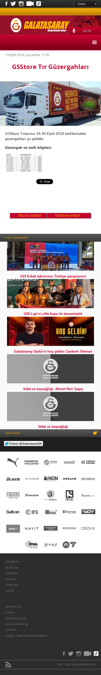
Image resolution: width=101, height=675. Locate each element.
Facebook (6, 3)
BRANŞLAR (12, 561)
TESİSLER (11, 567)
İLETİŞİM (10, 630)
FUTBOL (10, 612)
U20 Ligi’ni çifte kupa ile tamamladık (53, 314)
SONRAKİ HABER (68, 216)
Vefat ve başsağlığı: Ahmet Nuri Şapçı (53, 389)
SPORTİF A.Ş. (13, 607)
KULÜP (9, 590)
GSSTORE (11, 573)
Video (30, 4)
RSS (8, 665)
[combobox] (86, 3)
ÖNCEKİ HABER (29, 216)
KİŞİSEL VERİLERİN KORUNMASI (26, 635)
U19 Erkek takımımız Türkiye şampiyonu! (53, 276)
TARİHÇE (10, 579)
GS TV (87, 31)
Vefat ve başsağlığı (53, 427)
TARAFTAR (11, 585)
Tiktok (38, 4)
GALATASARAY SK (16, 624)
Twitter (13, 3)
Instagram (21, 3)
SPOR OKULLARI (16, 618)
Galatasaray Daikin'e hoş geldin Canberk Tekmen (53, 351)
